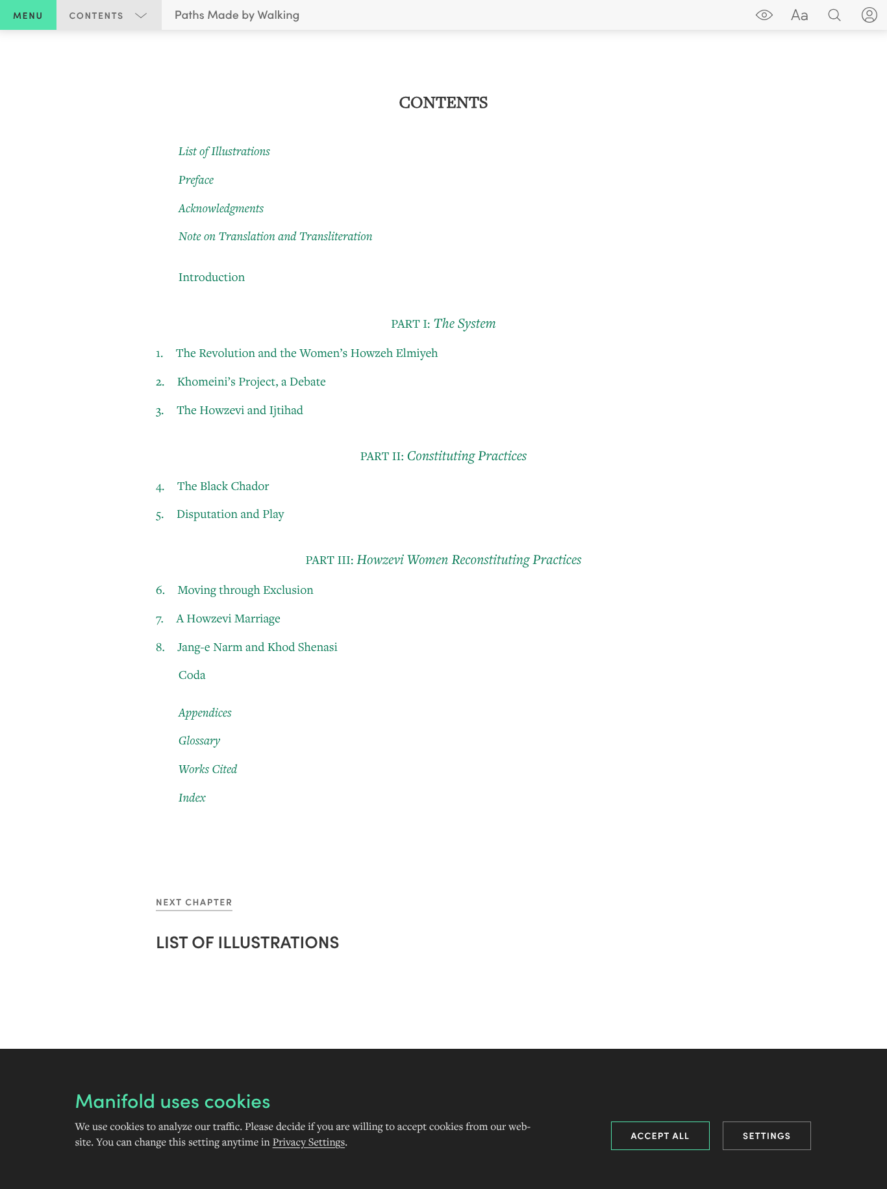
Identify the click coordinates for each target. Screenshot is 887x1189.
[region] (443, 449)
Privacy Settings (309, 1142)
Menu (28, 14)
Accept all (660, 1135)
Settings (767, 1135)
